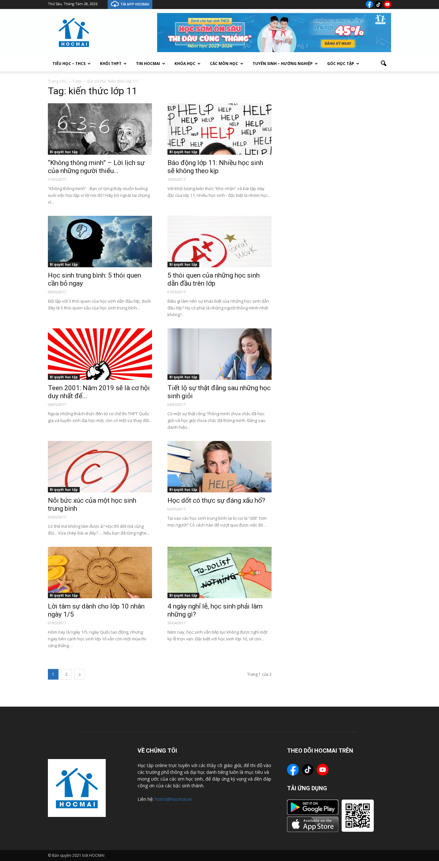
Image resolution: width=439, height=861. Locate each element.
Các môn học (224, 63)
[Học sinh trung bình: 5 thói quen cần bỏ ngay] (100, 241)
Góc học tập (340, 63)
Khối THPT (110, 63)
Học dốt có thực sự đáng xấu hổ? (216, 500)
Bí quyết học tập (64, 152)
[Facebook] (369, 4)
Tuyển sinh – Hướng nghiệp (283, 63)
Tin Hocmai (148, 63)
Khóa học (185, 63)
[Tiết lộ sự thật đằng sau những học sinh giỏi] (219, 354)
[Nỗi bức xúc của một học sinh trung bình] (100, 466)
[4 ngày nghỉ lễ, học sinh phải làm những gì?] (219, 572)
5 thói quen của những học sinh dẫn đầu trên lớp (213, 279)
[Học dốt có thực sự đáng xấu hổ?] (219, 466)
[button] (383, 63)
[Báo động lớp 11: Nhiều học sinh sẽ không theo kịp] (219, 129)
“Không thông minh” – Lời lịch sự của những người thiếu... (96, 167)
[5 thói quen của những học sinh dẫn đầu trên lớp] (219, 241)
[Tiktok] (378, 4)
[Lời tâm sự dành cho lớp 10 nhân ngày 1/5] (100, 572)
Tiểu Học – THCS (68, 63)
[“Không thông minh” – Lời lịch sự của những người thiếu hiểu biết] (100, 129)
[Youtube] (387, 4)
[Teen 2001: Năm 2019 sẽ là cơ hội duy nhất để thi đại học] (100, 354)
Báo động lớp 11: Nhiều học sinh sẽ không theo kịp (215, 167)
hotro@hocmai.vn (173, 799)
